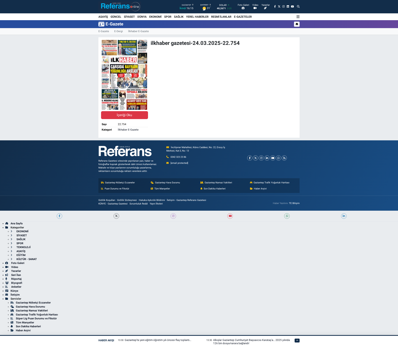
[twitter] (116, 216)
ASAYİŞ (103, 16)
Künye (14, 290)
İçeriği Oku (124, 115)
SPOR (167, 16)
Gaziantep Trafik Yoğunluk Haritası (271, 182)
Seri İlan (16, 274)
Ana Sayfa (17, 223)
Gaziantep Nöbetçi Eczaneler (120, 182)
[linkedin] (344, 216)
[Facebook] (249, 158)
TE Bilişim (294, 203)
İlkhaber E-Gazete (138, 31)
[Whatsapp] (278, 158)
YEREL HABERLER (197, 16)
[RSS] (284, 158)
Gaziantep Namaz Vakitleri (218, 182)
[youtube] (230, 216)
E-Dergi (118, 31)
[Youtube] (272, 158)
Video (14, 267)
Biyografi (16, 282)
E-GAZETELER (243, 16)
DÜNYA (142, 16)
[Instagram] (261, 158)
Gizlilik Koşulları (106, 200)
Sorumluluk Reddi (139, 203)
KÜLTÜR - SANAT (26, 259)
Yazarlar (16, 270)
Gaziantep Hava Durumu (167, 182)
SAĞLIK (178, 16)
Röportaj (16, 278)
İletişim (15, 294)
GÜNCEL (116, 16)
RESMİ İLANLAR (221, 16)
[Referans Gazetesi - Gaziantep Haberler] (119, 7)
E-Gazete (103, 31)
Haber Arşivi (260, 188)
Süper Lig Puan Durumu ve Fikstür (36, 318)
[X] (255, 158)
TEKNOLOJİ (23, 247)
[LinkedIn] (267, 158)
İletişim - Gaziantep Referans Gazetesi (186, 200)
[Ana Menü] (298, 16)
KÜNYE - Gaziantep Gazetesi (113, 203)
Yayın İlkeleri (156, 203)
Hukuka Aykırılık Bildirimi (152, 200)
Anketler (16, 286)
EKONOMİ (155, 16)
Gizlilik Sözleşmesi (127, 200)
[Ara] (298, 7)
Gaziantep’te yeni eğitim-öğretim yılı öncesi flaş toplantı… (158, 340)
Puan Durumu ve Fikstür (117, 188)
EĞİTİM (20, 255)
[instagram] (173, 216)
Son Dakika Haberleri (215, 188)
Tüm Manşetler (162, 188)
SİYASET (129, 16)
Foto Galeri (17, 263)
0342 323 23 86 (178, 157)
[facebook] (59, 216)
